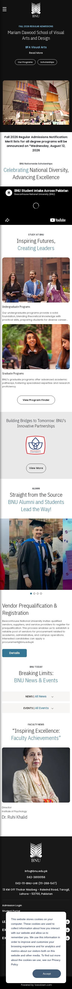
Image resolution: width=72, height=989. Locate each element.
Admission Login (12, 905)
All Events (41, 708)
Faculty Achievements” (36, 737)
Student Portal (11, 911)
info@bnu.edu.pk (36, 871)
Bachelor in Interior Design (36, 53)
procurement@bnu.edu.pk (18, 642)
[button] (31, 593)
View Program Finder (36, 400)
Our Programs (25, 61)
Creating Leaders (36, 248)
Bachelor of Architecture (36, 47)
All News (40, 696)
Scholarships (47, 61)
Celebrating (16, 169)
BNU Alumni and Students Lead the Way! (36, 505)
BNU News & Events (36, 680)
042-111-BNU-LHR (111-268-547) (36, 883)
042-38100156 (36, 877)
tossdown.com (43, 984)
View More (36, 468)
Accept (47, 973)
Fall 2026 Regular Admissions (36, 26)
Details (14, 653)
